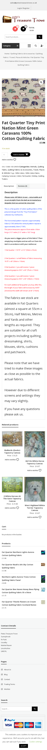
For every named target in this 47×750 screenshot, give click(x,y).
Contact (7, 679)
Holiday (34, 176)
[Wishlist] (15, 29)
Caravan (12, 176)
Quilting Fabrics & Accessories (23, 53)
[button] (41, 82)
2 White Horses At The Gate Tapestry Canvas (12, 498)
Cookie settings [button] (35, 741)
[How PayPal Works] (22, 724)
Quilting (41, 176)
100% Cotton (19, 173)
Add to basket (18, 154)
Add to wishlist (7, 160)
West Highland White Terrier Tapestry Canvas (35, 507)
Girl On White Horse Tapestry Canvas (34, 462)
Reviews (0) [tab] (22, 186)
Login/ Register (23, 8)
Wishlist (7, 689)
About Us (7, 669)
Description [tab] (9, 186)
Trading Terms (9, 684)
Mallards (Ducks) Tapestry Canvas (12, 451)
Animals (33, 166)
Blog (5, 674)
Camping (5, 176)
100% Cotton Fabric (32, 173)
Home (7, 53)
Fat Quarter (26, 176)
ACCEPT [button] (23, 746)
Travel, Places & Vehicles (19, 57)
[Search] (39, 37)
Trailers (5, 179)
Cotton (19, 176)
